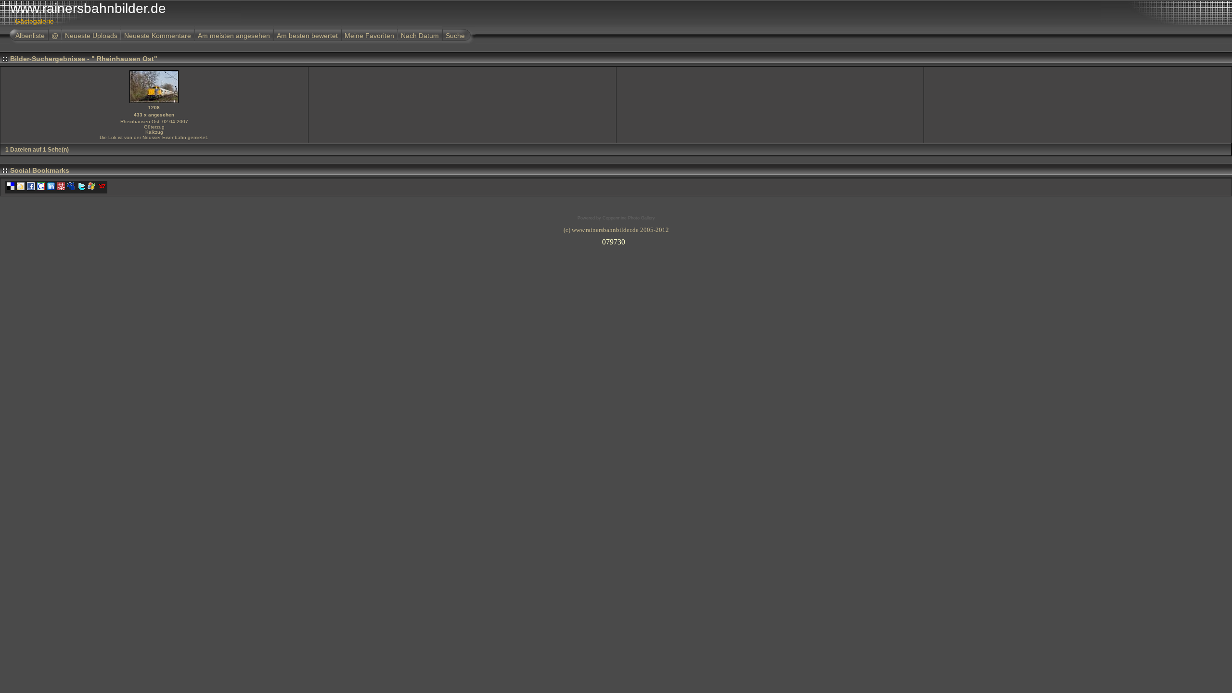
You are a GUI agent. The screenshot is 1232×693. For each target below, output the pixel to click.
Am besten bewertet (307, 35)
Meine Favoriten (369, 35)
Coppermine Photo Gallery (629, 218)
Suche (455, 35)
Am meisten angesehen (234, 35)
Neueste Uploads (91, 35)
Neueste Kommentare (157, 35)
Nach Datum (420, 35)
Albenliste (30, 35)
